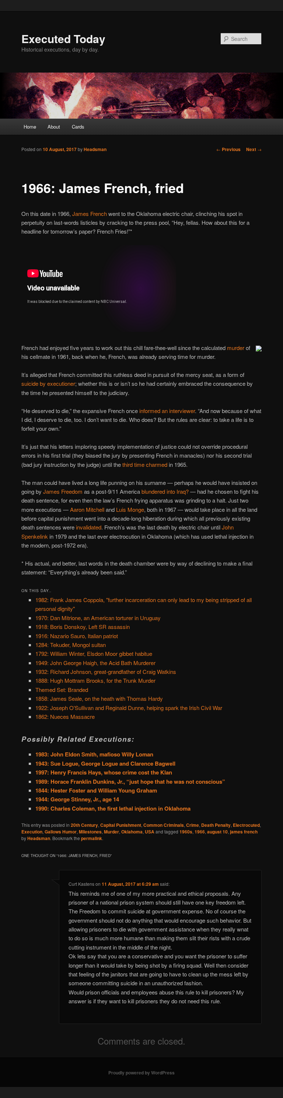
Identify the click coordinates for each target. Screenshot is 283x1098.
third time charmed (144, 464)
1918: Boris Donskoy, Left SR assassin (82, 626)
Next (254, 149)
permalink (91, 838)
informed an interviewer (167, 411)
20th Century (84, 825)
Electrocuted (246, 825)
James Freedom (63, 491)
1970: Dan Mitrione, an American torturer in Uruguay (98, 618)
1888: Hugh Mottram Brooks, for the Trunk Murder (95, 680)
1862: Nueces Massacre (65, 716)
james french (244, 831)
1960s (185, 831)
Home (30, 126)
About (54, 126)
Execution (31, 831)
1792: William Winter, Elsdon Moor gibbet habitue (93, 653)
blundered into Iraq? (165, 491)
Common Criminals (163, 825)
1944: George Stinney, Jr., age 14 (77, 799)
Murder (111, 831)
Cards (78, 126)
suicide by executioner (48, 383)
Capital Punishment (120, 825)
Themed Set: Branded (61, 689)
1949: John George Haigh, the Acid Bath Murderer (95, 663)
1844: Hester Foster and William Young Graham (96, 790)
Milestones (90, 831)
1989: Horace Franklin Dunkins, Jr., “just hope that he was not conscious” (130, 781)
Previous (228, 149)
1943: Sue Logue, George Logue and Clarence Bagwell (105, 763)
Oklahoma (132, 831)
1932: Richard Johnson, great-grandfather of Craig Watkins (105, 671)
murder (235, 348)
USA (149, 831)
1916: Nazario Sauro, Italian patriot (76, 636)
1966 (200, 831)
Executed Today (63, 38)
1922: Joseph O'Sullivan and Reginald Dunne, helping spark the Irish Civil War (128, 707)
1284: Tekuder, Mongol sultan (70, 644)
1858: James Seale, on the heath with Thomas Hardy (99, 698)
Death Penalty (216, 825)
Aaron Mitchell (87, 509)
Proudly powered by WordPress (141, 1072)
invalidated (88, 527)
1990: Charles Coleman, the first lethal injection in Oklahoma (113, 808)
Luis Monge (130, 509)
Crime (192, 825)
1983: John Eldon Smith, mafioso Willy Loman (94, 754)
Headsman (95, 149)
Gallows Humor (61, 831)
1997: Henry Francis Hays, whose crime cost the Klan (103, 772)
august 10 (217, 831)
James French (89, 213)
